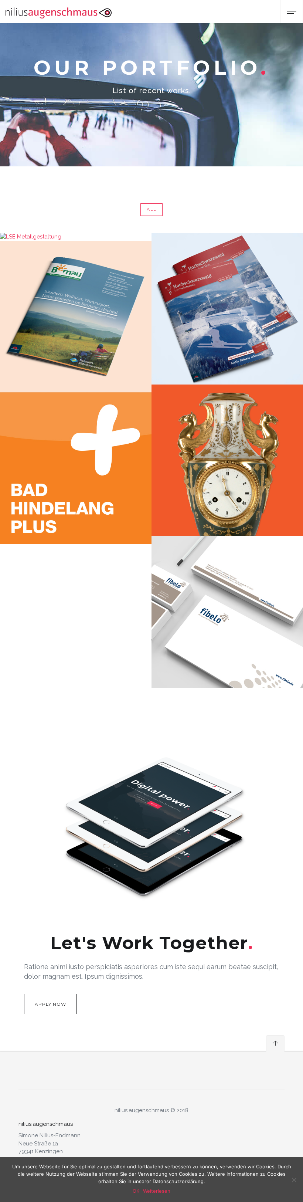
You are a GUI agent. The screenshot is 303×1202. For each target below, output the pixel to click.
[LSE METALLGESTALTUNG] (76, 237)
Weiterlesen (156, 1191)
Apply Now (50, 1004)
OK (136, 1191)
